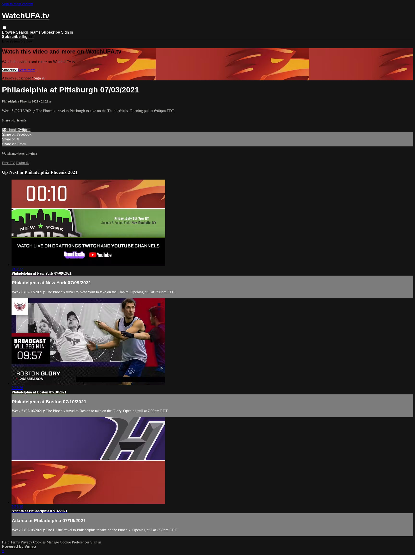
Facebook (10, 130)
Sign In (28, 37)
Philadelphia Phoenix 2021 (20, 101)
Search (22, 32)
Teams (34, 32)
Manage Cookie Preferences (68, 542)
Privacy (27, 542)
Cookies (40, 542)
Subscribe (10, 70)
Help (6, 542)
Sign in (67, 32)
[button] (4, 27)
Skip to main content (17, 4)
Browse (9, 32)
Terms (15, 542)
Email (26, 130)
